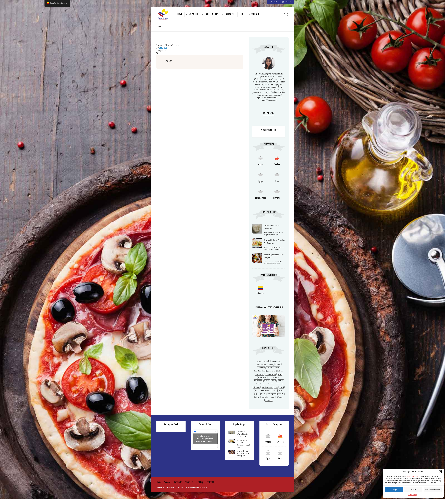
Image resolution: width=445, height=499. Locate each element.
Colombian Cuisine (273, 367)
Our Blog (199, 482)
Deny (413, 490)
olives (274, 381)
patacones (270, 384)
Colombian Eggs (259, 371)
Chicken (277, 164)
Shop (242, 14)
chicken (278, 364)
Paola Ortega (260, 384)
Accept (394, 490)
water (273, 397)
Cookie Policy (412, 495)
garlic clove (271, 371)
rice (276, 387)
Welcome (280, 397)
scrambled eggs (265, 390)
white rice (268, 400)
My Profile (193, 14)
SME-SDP (163, 48)
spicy (255, 394)
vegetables (264, 397)
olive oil (266, 381)
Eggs (260, 181)
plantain (278, 384)
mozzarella (258, 381)
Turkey (256, 397)
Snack (275, 390)
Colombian (260, 293)
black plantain (261, 364)
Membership (260, 198)
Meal (279, 374)
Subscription (271, 394)
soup (280, 390)
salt (256, 390)
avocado (267, 361)
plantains (257, 387)
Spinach (262, 394)
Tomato (281, 394)
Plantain (276, 198)
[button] (440, 471)
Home (179, 14)
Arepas (260, 164)
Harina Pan (260, 374)
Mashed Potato (271, 374)
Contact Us (211, 482)
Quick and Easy (267, 387)
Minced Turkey (274, 377)
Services (167, 482)
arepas (259, 361)
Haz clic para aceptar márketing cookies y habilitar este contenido (205, 438)
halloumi (280, 371)
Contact (255, 14)
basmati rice (276, 361)
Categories (230, 14)
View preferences (432, 490)
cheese (271, 364)
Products (178, 482)
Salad (282, 387)
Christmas (261, 367)
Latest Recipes (211, 14)
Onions (280, 381)
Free (277, 181)
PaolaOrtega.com (412, 476)
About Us (189, 482)
